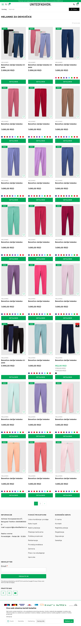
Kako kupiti (32, 524)
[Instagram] (9, 593)
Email (3, 566)
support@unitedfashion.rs (16, 527)
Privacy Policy (37, 581)
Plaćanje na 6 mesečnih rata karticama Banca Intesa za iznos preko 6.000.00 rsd (40, 1)
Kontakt (58, 524)
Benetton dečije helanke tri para (13, 66)
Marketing (31, 621)
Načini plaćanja (34, 528)
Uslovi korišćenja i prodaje (38, 519)
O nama (58, 519)
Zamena (31, 549)
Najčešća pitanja (61, 528)
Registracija (59, 532)
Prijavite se (23, 576)
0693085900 (21, 522)
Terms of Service (6, 582)
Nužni (12, 621)
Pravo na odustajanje (36, 553)
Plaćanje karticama (35, 532)
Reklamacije (33, 540)
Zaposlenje (59, 536)
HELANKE (4, 62)
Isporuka (31, 557)
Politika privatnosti (35, 536)
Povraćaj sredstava (35, 545)
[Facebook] (3, 593)
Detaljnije (13, 82)
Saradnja (58, 540)
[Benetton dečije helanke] (67, 43)
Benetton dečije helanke (66, 65)
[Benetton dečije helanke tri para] (13, 43)
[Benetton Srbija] (40, 4)
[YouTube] (15, 593)
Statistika (21, 621)
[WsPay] (73, 606)
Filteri (75, 9)
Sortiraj (4, 9)
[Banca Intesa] (53, 606)
